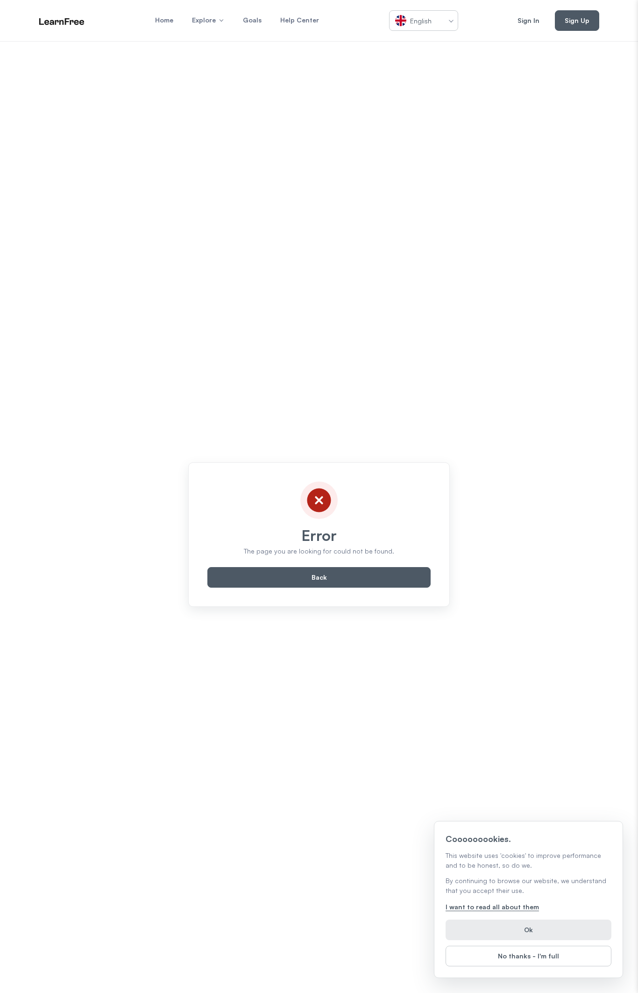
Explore (204, 20)
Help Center (299, 20)
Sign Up (577, 20)
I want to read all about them (492, 907)
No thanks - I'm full (528, 956)
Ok (528, 930)
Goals (252, 20)
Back (319, 577)
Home (164, 20)
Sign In (528, 20)
